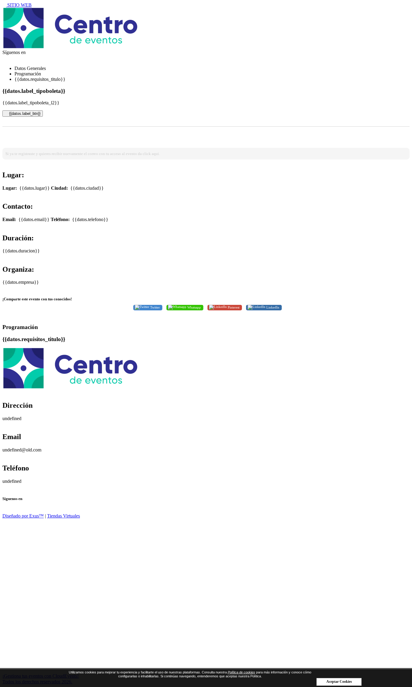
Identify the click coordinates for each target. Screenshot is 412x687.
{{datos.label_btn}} (24, 113)
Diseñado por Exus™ (23, 515)
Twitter (154, 307)
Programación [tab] (27, 73)
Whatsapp (193, 307)
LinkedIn (272, 307)
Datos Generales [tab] (30, 68)
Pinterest (233, 307)
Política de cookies (241, 672)
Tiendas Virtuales (63, 515)
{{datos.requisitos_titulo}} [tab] (39, 79)
